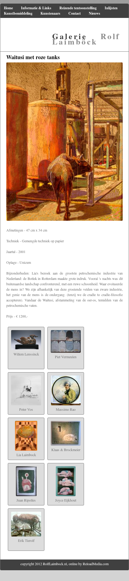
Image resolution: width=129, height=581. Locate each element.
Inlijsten (111, 7)
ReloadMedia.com (96, 563)
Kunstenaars (50, 13)
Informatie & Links (36, 7)
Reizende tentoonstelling (78, 7)
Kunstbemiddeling (18, 13)
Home (8, 7)
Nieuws (94, 13)
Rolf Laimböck (86, 38)
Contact (74, 13)
